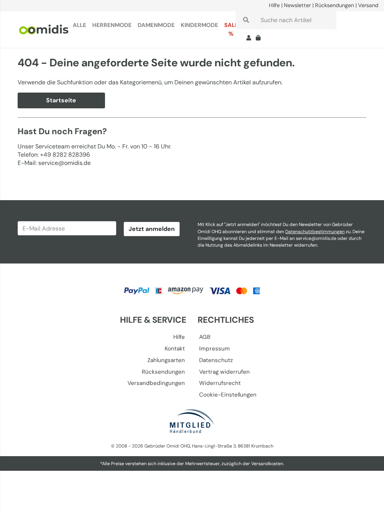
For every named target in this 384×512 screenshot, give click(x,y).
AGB (204, 337)
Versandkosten (267, 464)
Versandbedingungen (156, 383)
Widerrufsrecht (220, 383)
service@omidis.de (316, 238)
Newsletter (297, 5)
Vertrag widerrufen (224, 372)
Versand (368, 5)
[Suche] (246, 20)
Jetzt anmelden (152, 229)
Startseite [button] (61, 100)
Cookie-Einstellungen (227, 394)
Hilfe (274, 5)
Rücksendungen (334, 5)
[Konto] (248, 38)
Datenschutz (216, 360)
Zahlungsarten (166, 360)
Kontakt (175, 348)
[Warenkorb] (260, 38)
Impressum (214, 348)
